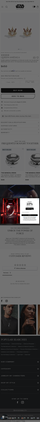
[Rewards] (5, 417)
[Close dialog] (38, 199)
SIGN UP (29, 215)
